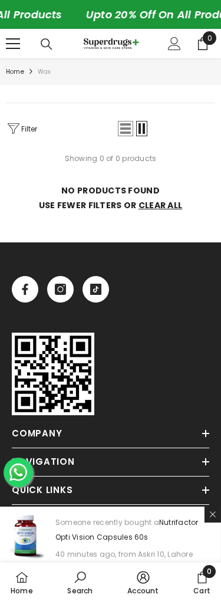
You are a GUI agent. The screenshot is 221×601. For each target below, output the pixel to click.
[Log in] (174, 43)
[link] (53, 374)
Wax (44, 71)
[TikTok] (96, 289)
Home (15, 71)
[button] (125, 128)
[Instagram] (60, 289)
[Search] (46, 44)
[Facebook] (25, 289)
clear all (160, 205)
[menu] (13, 44)
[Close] (212, 514)
